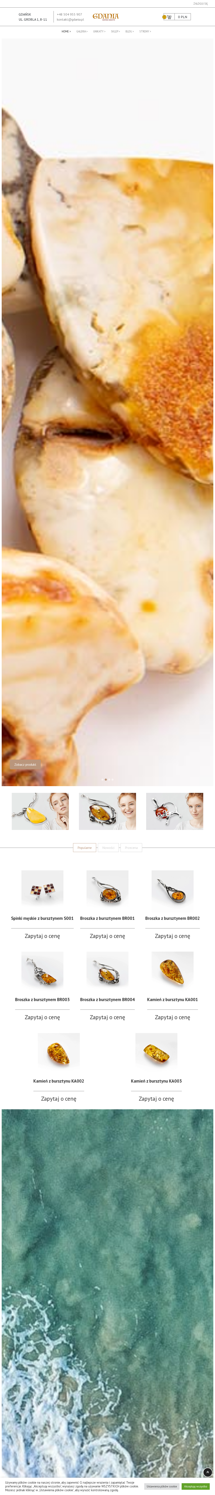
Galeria (81, 31)
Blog (129, 31)
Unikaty (98, 31)
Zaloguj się (200, 3)
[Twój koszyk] (169, 17)
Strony (144, 31)
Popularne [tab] (84, 848)
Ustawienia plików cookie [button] (162, 1486)
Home (65, 31)
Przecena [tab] (131, 848)
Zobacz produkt (25, 764)
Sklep (114, 31)
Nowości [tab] (108, 848)
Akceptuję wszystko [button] (195, 1486)
